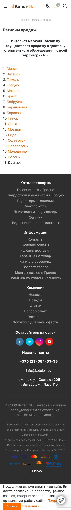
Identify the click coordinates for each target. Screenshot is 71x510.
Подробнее (57, 501)
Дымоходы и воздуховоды (36, 212)
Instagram (39, 342)
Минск (12, 69)
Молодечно (17, 151)
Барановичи (17, 107)
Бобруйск (14, 102)
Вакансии (35, 317)
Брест (12, 96)
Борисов (14, 113)
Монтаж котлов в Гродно (35, 273)
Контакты (35, 239)
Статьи (35, 306)
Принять (12, 506)
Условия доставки (35, 250)
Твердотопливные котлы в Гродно (35, 195)
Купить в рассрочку (35, 261)
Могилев (14, 91)
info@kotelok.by (38, 371)
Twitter (30, 342)
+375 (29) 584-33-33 (39, 361)
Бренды (35, 300)
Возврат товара (36, 267)
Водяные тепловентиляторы (35, 223)
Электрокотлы (35, 206)
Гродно (13, 85)
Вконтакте (20, 342)
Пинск (13, 118)
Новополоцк (18, 146)
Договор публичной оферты (36, 322)
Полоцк (14, 157)
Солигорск (16, 140)
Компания (35, 287)
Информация (35, 232)
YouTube (49, 342)
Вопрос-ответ (35, 311)
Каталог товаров (35, 182)
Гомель (13, 80)
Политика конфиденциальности (35, 278)
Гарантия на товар (35, 256)
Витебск (13, 74)
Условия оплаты (35, 245)
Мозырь (14, 129)
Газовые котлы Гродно (35, 190)
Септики (35, 217)
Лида (12, 135)
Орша (12, 124)
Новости (36, 295)
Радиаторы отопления (35, 201)
